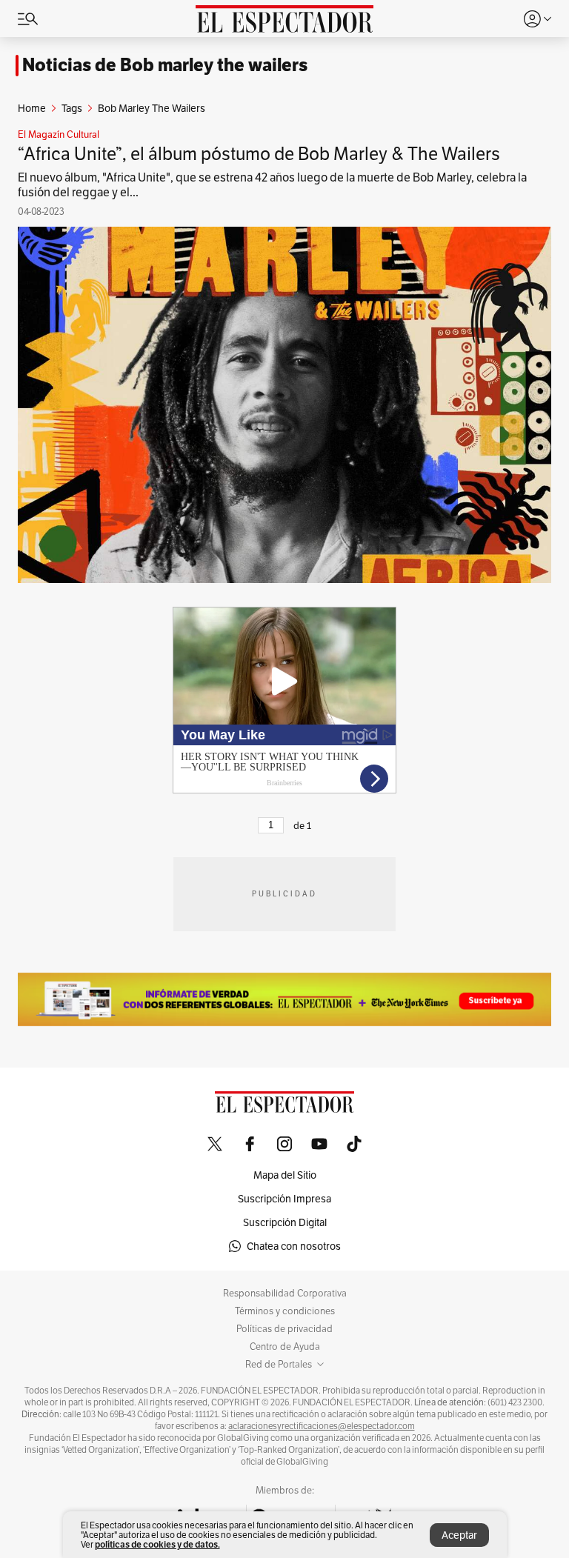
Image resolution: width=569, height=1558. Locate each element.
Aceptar (459, 1535)
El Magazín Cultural (58, 135)
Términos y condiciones (285, 1311)
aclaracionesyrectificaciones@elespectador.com (321, 1426)
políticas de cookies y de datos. (157, 1544)
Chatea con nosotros (294, 1246)
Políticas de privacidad (284, 1329)
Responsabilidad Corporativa (285, 1293)
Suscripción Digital (285, 1222)
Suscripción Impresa (284, 1198)
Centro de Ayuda (285, 1347)
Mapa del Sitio (284, 1175)
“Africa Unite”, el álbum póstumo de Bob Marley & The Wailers (259, 153)
